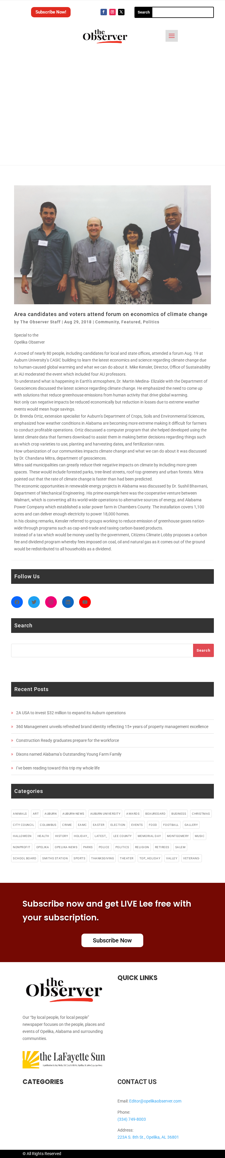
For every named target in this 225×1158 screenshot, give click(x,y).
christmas (201, 813)
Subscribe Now (112, 940)
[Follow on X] (121, 12)
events (137, 824)
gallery (191, 824)
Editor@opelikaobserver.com (155, 1101)
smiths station (55, 858)
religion (142, 847)
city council (23, 824)
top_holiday (150, 858)
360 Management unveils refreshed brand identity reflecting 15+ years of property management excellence (112, 726)
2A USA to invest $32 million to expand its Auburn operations (71, 712)
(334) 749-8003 (131, 1119)
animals (20, 813)
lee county (122, 836)
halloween (22, 836)
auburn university (105, 813)
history (61, 836)
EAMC (82, 824)
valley (171, 858)
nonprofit (21, 847)
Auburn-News (73, 813)
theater (127, 858)
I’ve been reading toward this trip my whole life (58, 768)
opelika (42, 847)
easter (99, 824)
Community (107, 322)
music (200, 836)
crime (67, 824)
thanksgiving (102, 858)
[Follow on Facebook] (103, 12)
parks (88, 847)
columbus (48, 824)
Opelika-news (66, 847)
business (178, 813)
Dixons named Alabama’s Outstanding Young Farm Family (69, 754)
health (43, 836)
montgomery (178, 836)
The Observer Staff (40, 322)
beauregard (155, 813)
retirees (162, 847)
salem (180, 847)
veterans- (191, 858)
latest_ (101, 836)
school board (24, 858)
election (117, 824)
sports (79, 858)
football (171, 824)
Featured (131, 322)
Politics (151, 322)
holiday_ (81, 836)
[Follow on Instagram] (112, 12)
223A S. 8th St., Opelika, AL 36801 (148, 1137)
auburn (51, 813)
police (104, 847)
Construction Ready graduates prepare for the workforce (67, 740)
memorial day (149, 836)
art (36, 813)
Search (203, 650)
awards (132, 813)
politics (122, 847)
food (153, 824)
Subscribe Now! (50, 12)
